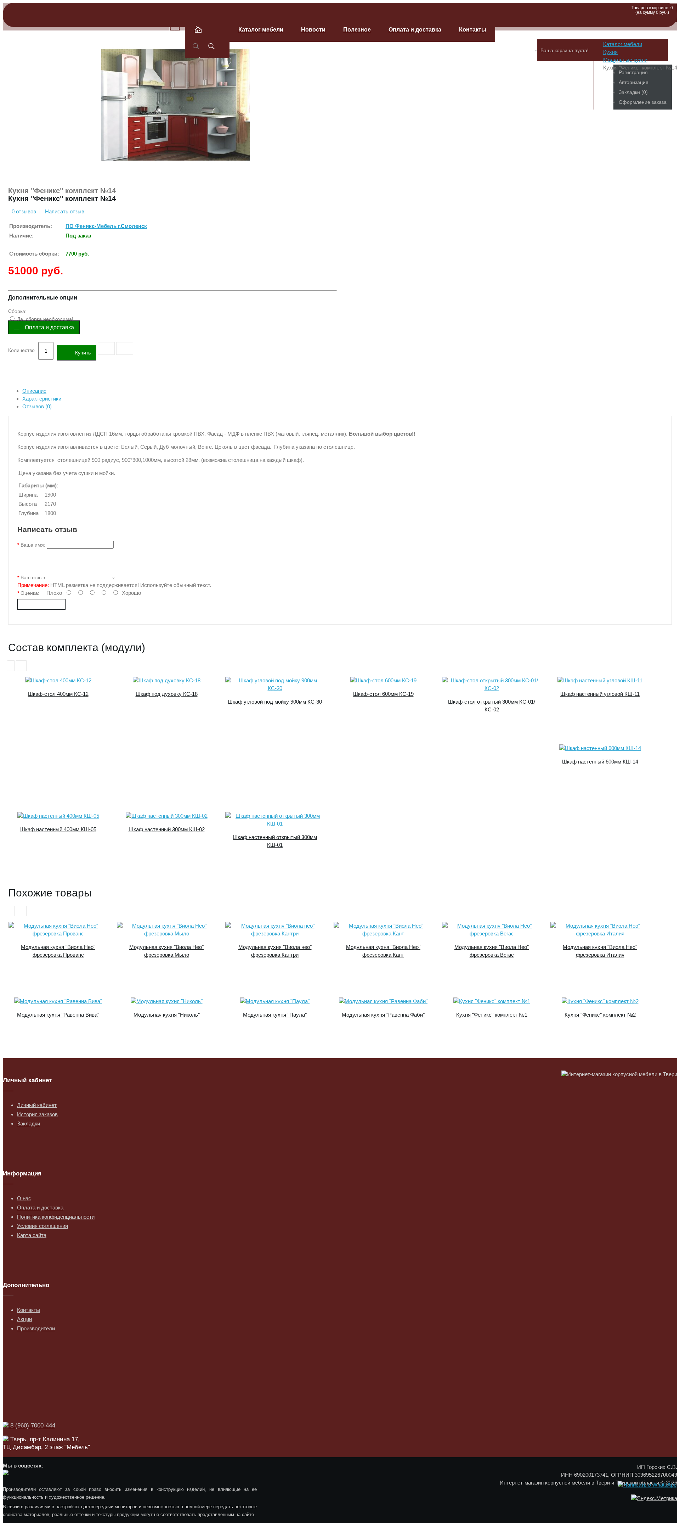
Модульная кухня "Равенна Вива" (58, 1015)
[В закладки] (106, 348)
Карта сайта (31, 1235)
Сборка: (17, 311)
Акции (24, 1319)
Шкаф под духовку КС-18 (167, 694)
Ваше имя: (33, 545)
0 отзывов (24, 211)
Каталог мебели (260, 30)
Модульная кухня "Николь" (167, 1015)
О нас (24, 1198)
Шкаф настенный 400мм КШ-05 (58, 829)
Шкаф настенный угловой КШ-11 (600, 694)
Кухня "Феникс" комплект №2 (600, 1015)
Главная (207, 38)
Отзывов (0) (37, 406)
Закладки (28, 1123)
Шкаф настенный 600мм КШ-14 (600, 762)
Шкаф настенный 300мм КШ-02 (167, 829)
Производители (36, 1328)
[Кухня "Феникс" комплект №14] (175, 177)
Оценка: (30, 593)
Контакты (472, 30)
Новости (313, 30)
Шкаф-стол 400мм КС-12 (58, 694)
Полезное (357, 30)
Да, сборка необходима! (44, 319)
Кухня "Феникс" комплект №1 (491, 1015)
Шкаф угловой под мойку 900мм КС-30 (275, 702)
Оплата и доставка (415, 30)
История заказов (37, 1114)
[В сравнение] (124, 348)
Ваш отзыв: (33, 577)
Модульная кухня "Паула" (275, 1015)
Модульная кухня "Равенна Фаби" (383, 1015)
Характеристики (41, 399)
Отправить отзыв (41, 604)
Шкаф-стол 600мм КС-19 (383, 694)
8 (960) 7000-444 (31, 1425)
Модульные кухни (625, 60)
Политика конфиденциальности (56, 1217)
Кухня (610, 52)
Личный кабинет (37, 1105)
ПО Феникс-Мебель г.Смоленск (106, 226)
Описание (34, 391)
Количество (21, 350)
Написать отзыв (64, 211)
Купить (83, 353)
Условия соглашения (42, 1226)
